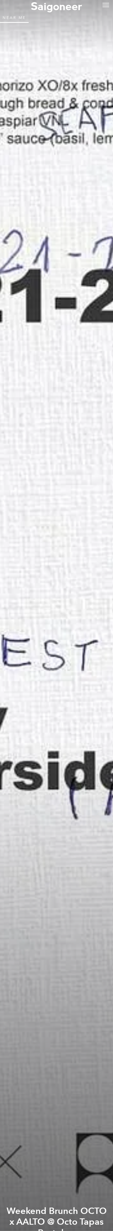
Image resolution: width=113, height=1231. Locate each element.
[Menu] (105, 4)
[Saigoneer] (56, 5)
